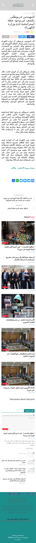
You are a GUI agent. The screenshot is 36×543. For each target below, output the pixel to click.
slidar (5, 383)
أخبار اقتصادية (26, 13)
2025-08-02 (30, 262)
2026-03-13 (30, 252)
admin (27, 32)
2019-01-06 (17, 32)
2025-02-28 (30, 291)
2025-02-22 (30, 324)
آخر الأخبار (5, 243)
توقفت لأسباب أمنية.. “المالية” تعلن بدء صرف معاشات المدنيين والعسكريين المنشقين (14, 470)
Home (33, 13)
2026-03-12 (21, 474)
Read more (29, 448)
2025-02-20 (30, 392)
